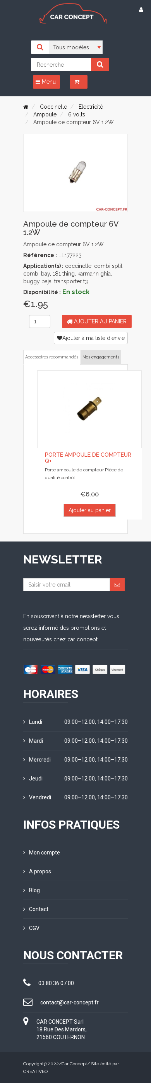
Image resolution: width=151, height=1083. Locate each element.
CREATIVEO (35, 1071)
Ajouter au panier (99, 321)
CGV (34, 928)
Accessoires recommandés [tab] (51, 357)
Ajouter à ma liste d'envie (93, 338)
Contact (38, 909)
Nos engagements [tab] (100, 357)
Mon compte (44, 852)
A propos (40, 871)
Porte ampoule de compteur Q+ (88, 458)
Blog (34, 890)
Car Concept (74, 1063)
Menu (48, 82)
